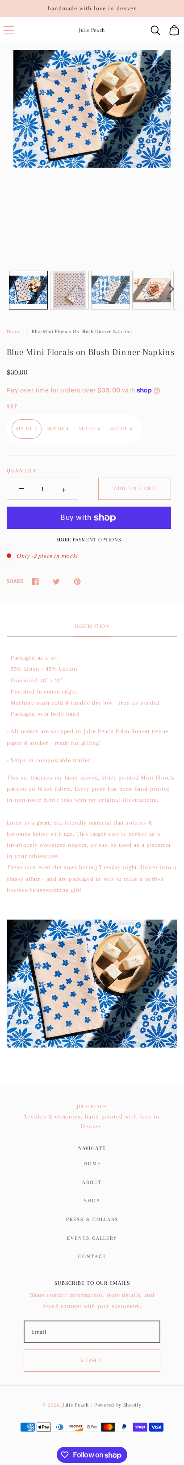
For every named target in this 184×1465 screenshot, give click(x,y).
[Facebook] (35, 582)
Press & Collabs (92, 1219)
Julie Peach (76, 1405)
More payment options (88, 540)
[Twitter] (56, 582)
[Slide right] (163, 294)
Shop (92, 1201)
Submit (91, 1360)
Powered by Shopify (118, 1405)
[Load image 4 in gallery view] (151, 290)
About (92, 1182)
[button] (8, 30)
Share (15, 581)
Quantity (22, 471)
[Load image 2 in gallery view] (69, 290)
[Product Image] (92, 109)
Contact (92, 1256)
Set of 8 (121, 429)
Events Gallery (92, 1238)
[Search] (155, 30)
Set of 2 (27, 429)
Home (13, 331)
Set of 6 (90, 429)
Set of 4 (58, 429)
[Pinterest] (77, 582)
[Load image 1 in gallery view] (28, 290)
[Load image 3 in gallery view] (110, 290)
